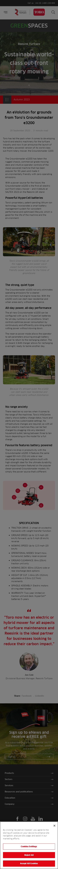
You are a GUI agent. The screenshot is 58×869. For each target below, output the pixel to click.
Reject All (29, 855)
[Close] (54, 825)
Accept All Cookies (29, 863)
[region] (29, 845)
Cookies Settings (29, 846)
